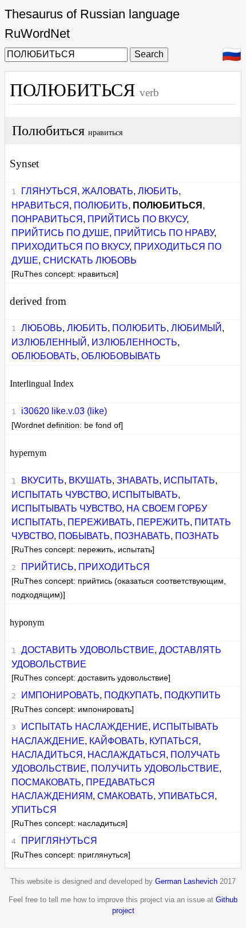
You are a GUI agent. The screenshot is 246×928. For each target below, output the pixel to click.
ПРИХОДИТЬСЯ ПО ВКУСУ (70, 246)
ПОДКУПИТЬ (192, 695)
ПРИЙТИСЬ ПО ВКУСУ (137, 219)
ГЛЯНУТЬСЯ (49, 191)
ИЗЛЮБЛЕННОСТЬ (134, 342)
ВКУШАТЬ (90, 480)
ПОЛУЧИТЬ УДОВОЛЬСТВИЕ (155, 768)
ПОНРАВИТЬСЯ (47, 219)
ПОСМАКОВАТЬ (46, 782)
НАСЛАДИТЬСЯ (47, 755)
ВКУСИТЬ (42, 480)
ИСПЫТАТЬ (189, 480)
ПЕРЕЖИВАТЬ (100, 522)
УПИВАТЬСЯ (186, 796)
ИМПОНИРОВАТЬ (60, 695)
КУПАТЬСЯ (174, 741)
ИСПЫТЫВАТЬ (145, 495)
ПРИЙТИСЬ (47, 567)
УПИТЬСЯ (34, 810)
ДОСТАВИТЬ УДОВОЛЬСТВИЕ (87, 650)
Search (149, 54)
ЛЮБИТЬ (158, 191)
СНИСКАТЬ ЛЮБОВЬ (90, 260)
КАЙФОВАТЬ (117, 741)
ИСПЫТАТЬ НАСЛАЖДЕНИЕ (84, 727)
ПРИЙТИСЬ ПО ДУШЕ (60, 233)
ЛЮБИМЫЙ (196, 328)
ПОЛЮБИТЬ (101, 205)
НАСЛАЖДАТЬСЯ (127, 755)
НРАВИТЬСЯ (40, 205)
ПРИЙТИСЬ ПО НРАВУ (164, 233)
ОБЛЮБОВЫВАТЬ (121, 356)
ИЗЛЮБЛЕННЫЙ (49, 342)
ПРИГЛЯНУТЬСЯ (59, 841)
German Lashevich (186, 881)
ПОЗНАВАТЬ (142, 536)
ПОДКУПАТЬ (132, 695)
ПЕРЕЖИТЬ (163, 522)
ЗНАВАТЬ (138, 480)
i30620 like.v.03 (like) (64, 411)
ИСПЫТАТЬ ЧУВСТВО (59, 495)
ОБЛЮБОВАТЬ (44, 356)
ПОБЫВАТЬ (84, 536)
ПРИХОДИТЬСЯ (114, 567)
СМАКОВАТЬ (125, 796)
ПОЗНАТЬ (197, 536)
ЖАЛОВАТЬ (107, 191)
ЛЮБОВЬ (41, 328)
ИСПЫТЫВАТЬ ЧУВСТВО (66, 508)
